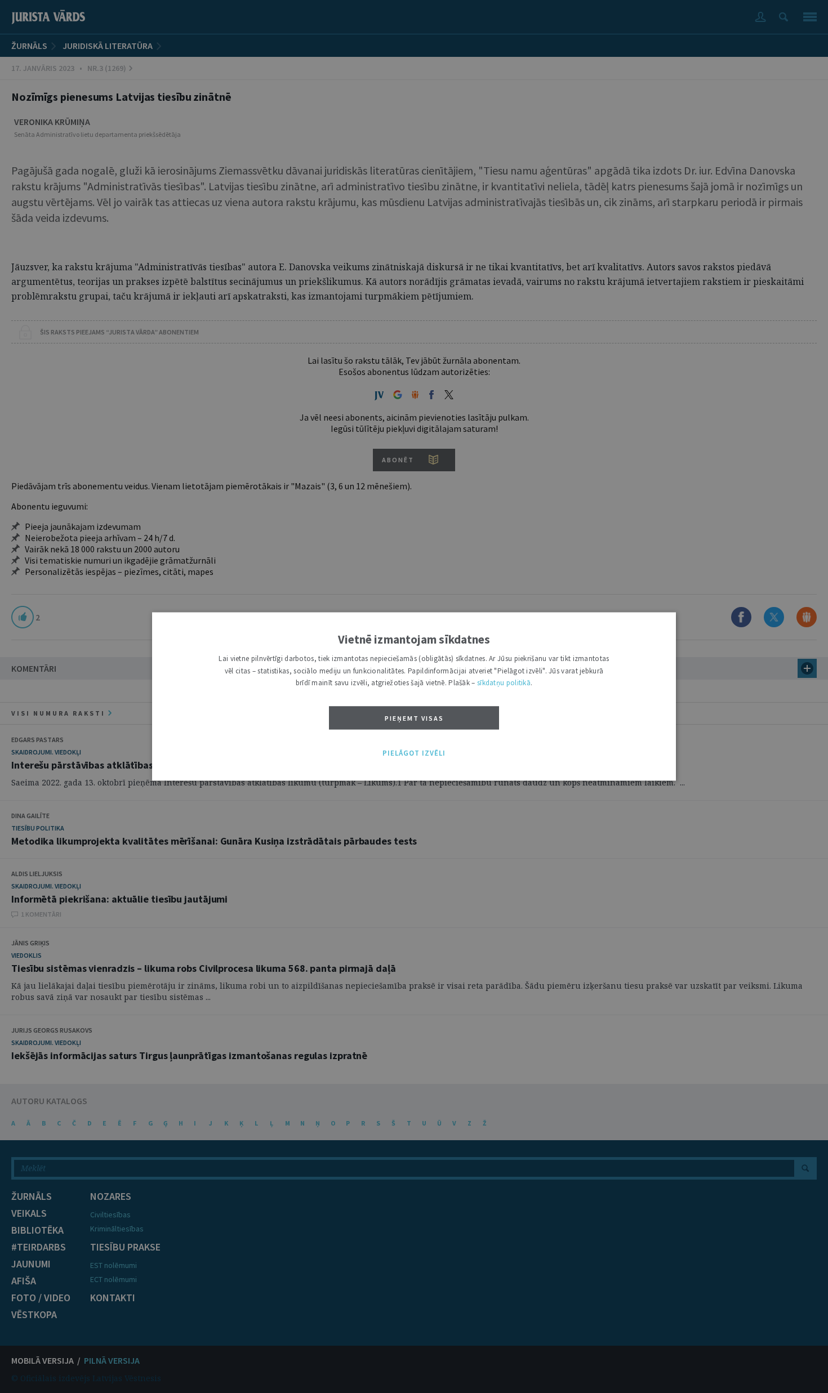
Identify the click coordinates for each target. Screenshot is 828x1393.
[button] (414, 753)
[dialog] (414, 696)
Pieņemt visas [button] (414, 718)
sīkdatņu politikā (504, 683)
